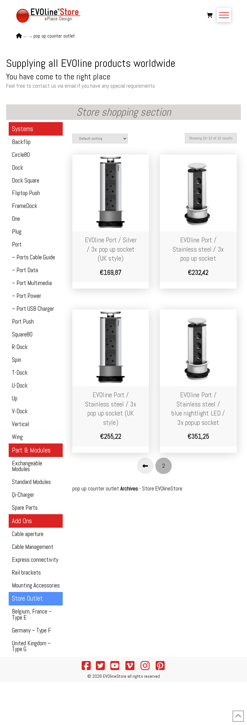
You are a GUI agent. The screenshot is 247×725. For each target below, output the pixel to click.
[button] (210, 15)
